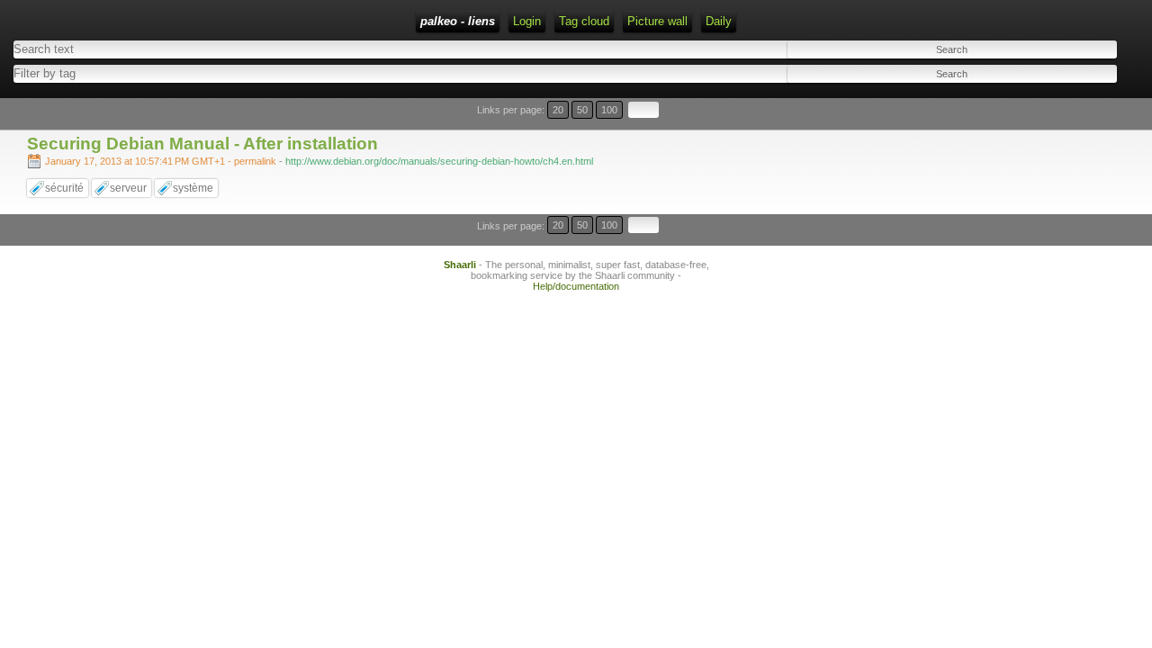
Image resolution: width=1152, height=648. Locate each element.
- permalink (162, 161)
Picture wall (657, 21)
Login (527, 21)
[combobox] (283, 73)
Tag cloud (584, 21)
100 (609, 109)
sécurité (64, 188)
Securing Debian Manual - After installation (202, 143)
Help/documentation (576, 286)
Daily (719, 21)
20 (558, 109)
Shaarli (460, 264)
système (193, 188)
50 (582, 109)
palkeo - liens (457, 21)
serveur (128, 188)
